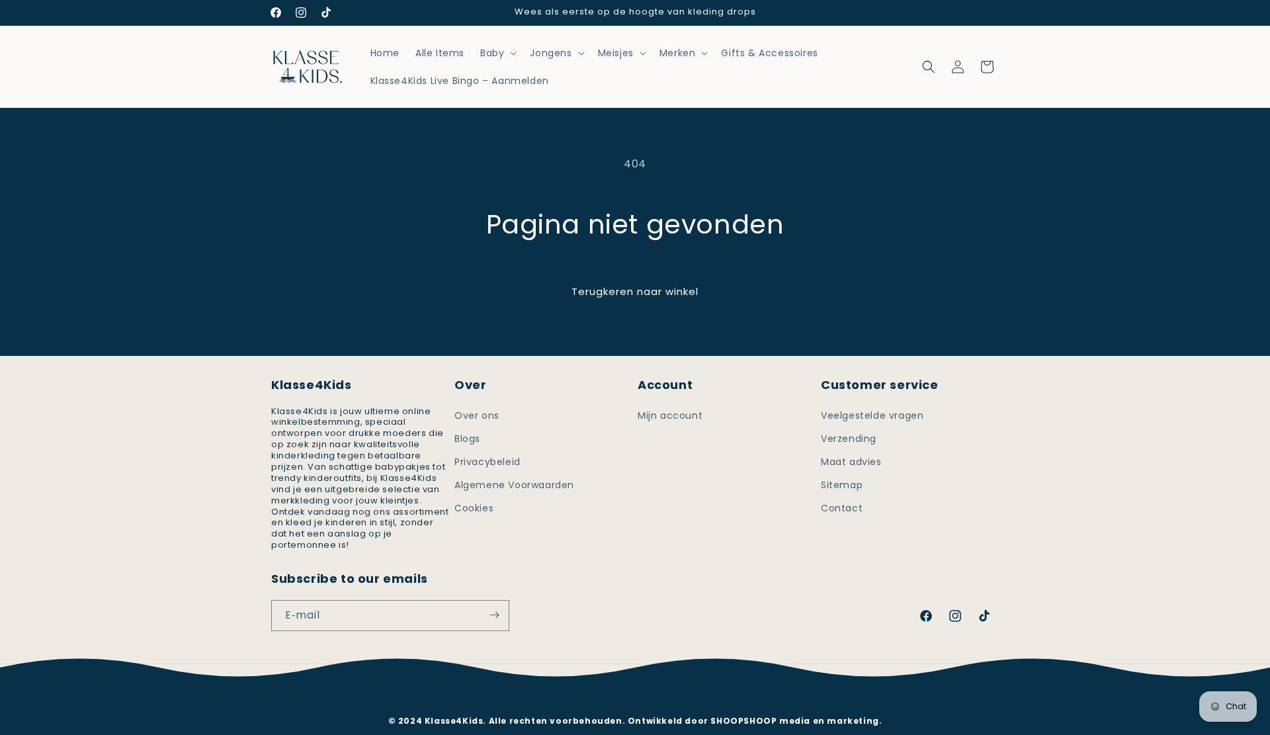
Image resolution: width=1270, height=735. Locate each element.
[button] (497, 53)
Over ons (476, 414)
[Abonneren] (494, 614)
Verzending (848, 438)
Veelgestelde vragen (872, 414)
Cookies (473, 508)
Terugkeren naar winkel (635, 291)
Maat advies (851, 461)
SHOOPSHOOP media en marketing (794, 720)
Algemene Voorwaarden (514, 485)
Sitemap (842, 485)
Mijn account (670, 414)
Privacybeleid (487, 461)
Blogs (467, 438)
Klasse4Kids (652, 700)
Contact (842, 508)
